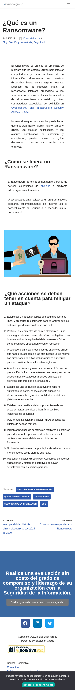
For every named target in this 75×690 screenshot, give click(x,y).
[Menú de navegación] (68, 4)
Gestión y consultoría (20, 42)
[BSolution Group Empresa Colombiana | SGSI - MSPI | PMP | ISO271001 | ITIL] (13, 4)
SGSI (44, 504)
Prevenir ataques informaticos (34, 489)
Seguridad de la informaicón (20, 504)
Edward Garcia (31, 38)
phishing (45, 185)
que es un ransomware (16, 497)
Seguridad (39, 42)
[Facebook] (25, 623)
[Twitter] (49, 623)
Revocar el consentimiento (38, 684)
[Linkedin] (37, 623)
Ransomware (42, 497)
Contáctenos (14, 667)
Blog (5, 42)
